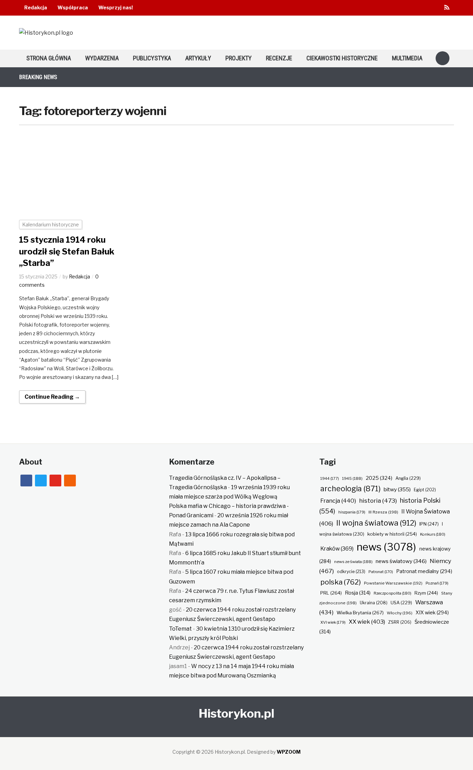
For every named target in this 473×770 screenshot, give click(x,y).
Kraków (337, 548)
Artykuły (198, 58)
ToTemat (180, 628)
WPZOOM (289, 752)
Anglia (408, 478)
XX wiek (367, 621)
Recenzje (279, 58)
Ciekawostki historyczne (342, 58)
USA (401, 602)
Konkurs (432, 534)
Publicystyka (152, 58)
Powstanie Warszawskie (393, 583)
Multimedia (407, 58)
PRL (331, 593)
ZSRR (399, 622)
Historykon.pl (236, 713)
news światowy (401, 561)
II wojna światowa (376, 522)
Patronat (380, 572)
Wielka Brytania (360, 612)
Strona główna (48, 58)
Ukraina (373, 602)
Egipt (425, 489)
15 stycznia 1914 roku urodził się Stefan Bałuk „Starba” (66, 251)
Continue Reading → (52, 396)
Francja (338, 500)
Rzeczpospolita (392, 593)
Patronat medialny (424, 571)
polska (340, 582)
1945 (352, 478)
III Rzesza (383, 512)
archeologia (350, 488)
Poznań (437, 583)
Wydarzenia (102, 58)
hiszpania (351, 512)
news (386, 547)
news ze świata (353, 561)
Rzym (426, 593)
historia (378, 500)
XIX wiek (432, 612)
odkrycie (351, 571)
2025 (379, 478)
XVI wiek (333, 622)
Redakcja (35, 7)
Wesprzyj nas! (115, 7)
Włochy (399, 613)
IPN (429, 524)
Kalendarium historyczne (50, 224)
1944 (329, 478)
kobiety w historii (392, 534)
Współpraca (72, 7)
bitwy (397, 489)
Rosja (358, 593)
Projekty (238, 58)
